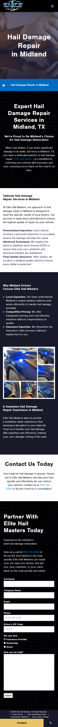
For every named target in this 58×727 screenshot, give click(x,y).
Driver (9, 647)
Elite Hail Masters (24, 159)
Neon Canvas (43, 717)
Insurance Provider (16, 639)
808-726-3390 (31, 552)
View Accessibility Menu (36, 714)
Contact (22, 722)
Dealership (12, 643)
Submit (8, 695)
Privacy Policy (17, 714)
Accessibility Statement (19, 717)
